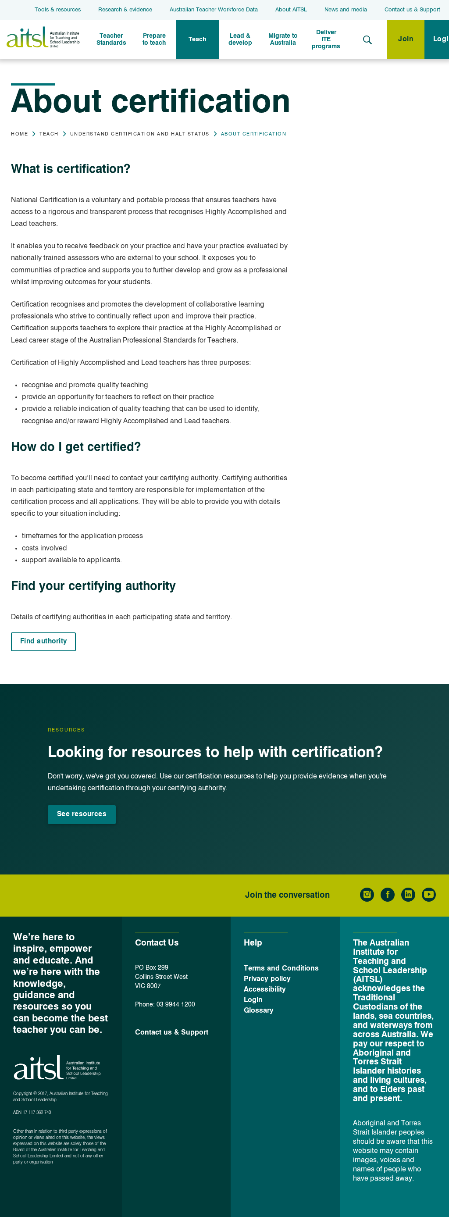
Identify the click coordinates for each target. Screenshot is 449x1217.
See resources (82, 814)
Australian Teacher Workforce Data (214, 10)
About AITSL (291, 10)
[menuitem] (111, 39)
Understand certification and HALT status (140, 134)
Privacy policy (267, 979)
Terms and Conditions (281, 968)
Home (19, 134)
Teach (49, 134)
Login (253, 1000)
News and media (345, 10)
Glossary (259, 1010)
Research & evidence (125, 10)
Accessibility (265, 989)
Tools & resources (58, 10)
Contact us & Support (412, 10)
